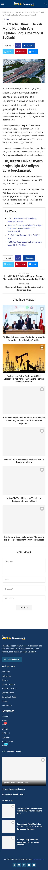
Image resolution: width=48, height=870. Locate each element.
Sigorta (5, 729)
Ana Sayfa (7, 12)
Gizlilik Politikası (8, 684)
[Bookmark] (42, 309)
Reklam (5, 701)
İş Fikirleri (6, 733)
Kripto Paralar (7, 741)
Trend (4, 746)
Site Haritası (7, 705)
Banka (4, 720)
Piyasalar (5, 737)
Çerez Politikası (8, 693)
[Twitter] (19, 865)
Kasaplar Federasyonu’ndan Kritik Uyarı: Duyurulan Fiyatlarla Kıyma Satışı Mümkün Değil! (25, 228)
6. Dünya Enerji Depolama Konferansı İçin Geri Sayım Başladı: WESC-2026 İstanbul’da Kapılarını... (24, 420)
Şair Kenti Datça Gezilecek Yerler (16, 782)
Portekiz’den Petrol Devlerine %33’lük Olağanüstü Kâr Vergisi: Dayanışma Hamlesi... (30, 826)
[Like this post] (19, 45)
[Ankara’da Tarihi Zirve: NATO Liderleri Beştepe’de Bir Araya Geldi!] (24, 480)
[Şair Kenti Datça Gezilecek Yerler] (24, 771)
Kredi (4, 725)
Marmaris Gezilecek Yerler (13, 794)
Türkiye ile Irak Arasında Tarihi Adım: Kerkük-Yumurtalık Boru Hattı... (29, 810)
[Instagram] (24, 865)
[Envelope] (34, 865)
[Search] (45, 4)
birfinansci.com (38, 859)
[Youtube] (29, 865)
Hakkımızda (6, 676)
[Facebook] (14, 865)
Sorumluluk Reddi (9, 697)
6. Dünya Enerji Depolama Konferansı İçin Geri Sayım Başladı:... (28, 842)
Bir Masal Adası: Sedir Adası (13, 789)
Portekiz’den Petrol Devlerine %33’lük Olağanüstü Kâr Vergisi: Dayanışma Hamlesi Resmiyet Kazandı (24, 379)
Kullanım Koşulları (9, 688)
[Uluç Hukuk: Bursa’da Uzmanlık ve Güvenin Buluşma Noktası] (24, 441)
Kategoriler (8, 711)
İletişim (5, 680)
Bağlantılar (8, 667)
